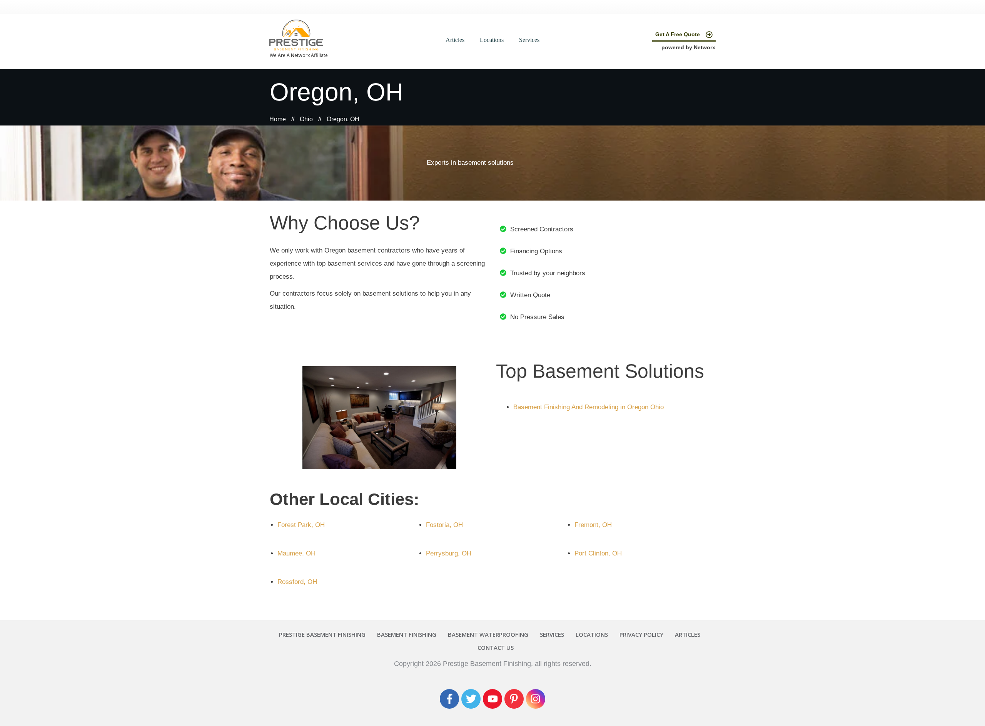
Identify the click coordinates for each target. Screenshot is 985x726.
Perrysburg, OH (448, 553)
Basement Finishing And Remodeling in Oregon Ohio (588, 407)
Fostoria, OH (444, 525)
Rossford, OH (297, 581)
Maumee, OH (296, 553)
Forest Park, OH (301, 525)
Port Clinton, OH (598, 553)
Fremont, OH (593, 525)
